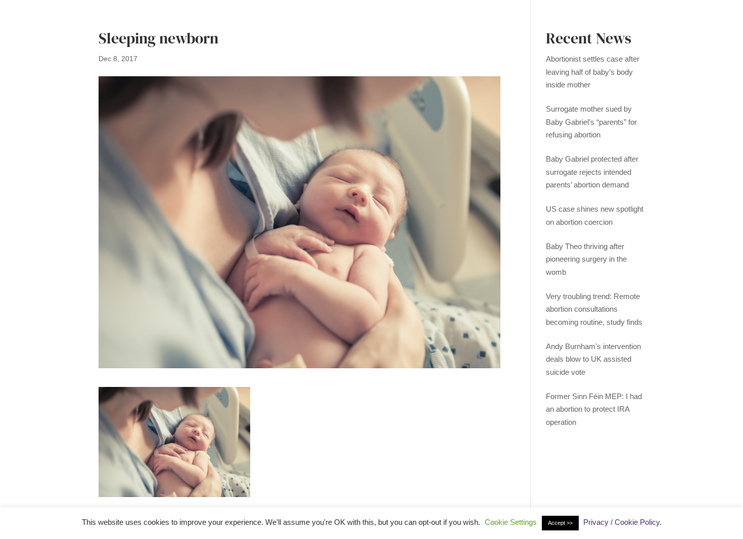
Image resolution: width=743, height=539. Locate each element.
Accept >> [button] (560, 523)
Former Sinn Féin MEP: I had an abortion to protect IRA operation (594, 409)
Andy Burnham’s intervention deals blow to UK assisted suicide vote (593, 359)
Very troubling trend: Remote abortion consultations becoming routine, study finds (594, 309)
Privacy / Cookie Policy (621, 522)
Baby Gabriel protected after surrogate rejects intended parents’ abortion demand (592, 172)
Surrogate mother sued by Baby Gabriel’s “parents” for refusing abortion (591, 122)
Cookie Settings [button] (511, 522)
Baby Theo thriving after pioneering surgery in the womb (586, 259)
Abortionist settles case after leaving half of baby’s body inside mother (592, 72)
